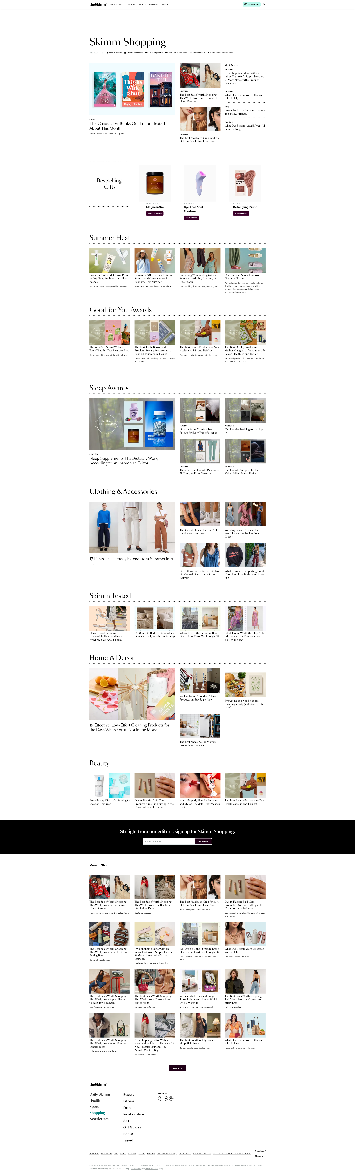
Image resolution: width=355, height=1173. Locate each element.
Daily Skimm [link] (116, 4)
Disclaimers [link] (185, 1153)
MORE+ (165, 4)
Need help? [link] (260, 1151)
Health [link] (131, 4)
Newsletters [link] (99, 1119)
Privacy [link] (151, 1153)
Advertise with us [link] (202, 1153)
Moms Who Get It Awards (221, 52)
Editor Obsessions (134, 52)
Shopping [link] (153, 4)
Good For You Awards (177, 52)
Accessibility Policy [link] (167, 1153)
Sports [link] (142, 4)
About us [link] (94, 1153)
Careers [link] (132, 1153)
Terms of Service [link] (151, 1169)
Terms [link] (142, 1153)
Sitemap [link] (259, 1156)
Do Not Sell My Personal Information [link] (232, 1153)
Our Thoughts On (155, 52)
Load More (177, 1068)
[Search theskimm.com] (264, 4)
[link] (97, 4)
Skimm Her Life (198, 52)
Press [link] (123, 1153)
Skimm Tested (115, 52)
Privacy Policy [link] (136, 1169)
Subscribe (203, 841)
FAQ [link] (116, 1153)
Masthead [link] (106, 1153)
